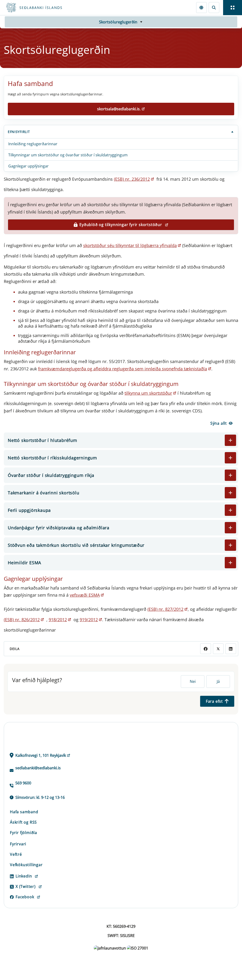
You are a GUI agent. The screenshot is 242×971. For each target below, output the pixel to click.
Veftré (16, 854)
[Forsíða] (51, 7)
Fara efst (214, 701)
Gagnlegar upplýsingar (28, 166)
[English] (201, 7)
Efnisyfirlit (19, 131)
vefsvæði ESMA (85, 595)
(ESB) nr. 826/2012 (22, 619)
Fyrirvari (18, 844)
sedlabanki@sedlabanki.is (38, 767)
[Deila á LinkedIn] (230, 648)
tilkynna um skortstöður (148, 393)
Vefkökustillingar (26, 864)
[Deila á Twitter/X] (218, 648)
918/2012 (58, 619)
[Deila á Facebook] (205, 648)
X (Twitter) (26, 886)
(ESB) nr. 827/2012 (165, 609)
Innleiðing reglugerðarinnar (32, 143)
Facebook (25, 896)
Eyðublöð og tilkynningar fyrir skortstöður (120, 224)
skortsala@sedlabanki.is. (119, 108)
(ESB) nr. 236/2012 (132, 179)
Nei (193, 681)
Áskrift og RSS (23, 822)
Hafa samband (24, 811)
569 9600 (23, 783)
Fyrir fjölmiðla (23, 832)
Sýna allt (218, 423)
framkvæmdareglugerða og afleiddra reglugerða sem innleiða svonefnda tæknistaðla (122, 369)
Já (218, 681)
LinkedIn (24, 876)
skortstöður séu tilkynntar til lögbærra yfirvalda (130, 245)
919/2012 (89, 619)
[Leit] (214, 7)
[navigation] (232, 7)
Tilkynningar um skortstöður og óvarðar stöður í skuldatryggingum (68, 155)
